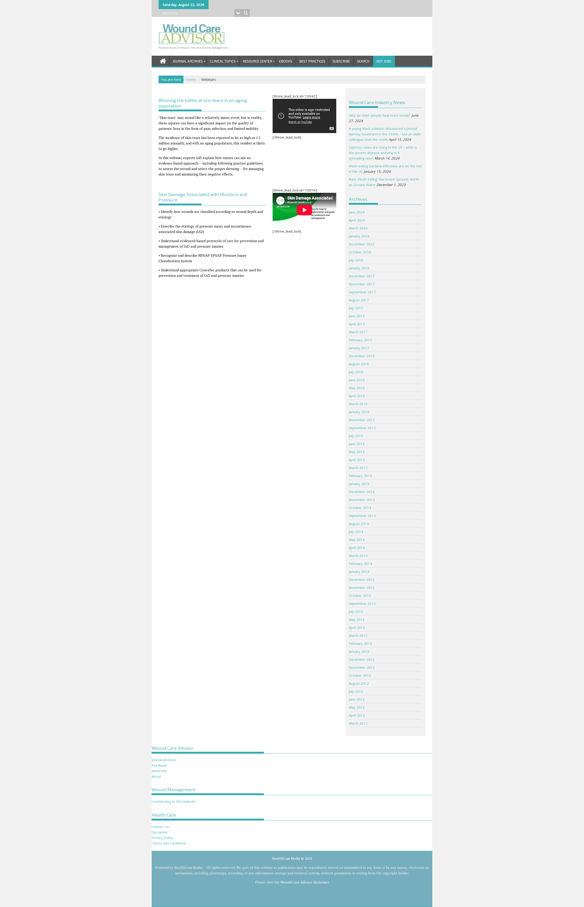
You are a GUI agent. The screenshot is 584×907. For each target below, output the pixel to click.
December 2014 (362, 491)
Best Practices (312, 61)
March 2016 (358, 403)
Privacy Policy (162, 837)
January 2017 (359, 348)
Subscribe (341, 61)
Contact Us (160, 826)
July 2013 (356, 611)
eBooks (285, 61)
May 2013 (357, 619)
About (156, 776)
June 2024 (357, 212)
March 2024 (358, 228)
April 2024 (357, 220)
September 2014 (362, 515)
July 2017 (356, 308)
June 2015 (357, 443)
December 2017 (362, 276)
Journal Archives (188, 61)
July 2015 (356, 435)
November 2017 (362, 284)
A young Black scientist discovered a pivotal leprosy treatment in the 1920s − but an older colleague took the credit (385, 134)
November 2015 (362, 419)
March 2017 (358, 332)
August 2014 (359, 523)
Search (363, 61)
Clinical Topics (223, 61)
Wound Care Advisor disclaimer (304, 882)
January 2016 (359, 411)
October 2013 (360, 595)
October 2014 (360, 507)
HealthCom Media (188, 867)
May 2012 (357, 707)
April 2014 (357, 547)
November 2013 (362, 587)
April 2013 (357, 627)
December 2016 (362, 356)
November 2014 (362, 499)
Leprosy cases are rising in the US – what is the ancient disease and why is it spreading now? (383, 152)
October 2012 (360, 675)
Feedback (159, 765)
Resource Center (257, 61)
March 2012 (358, 723)
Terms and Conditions (169, 843)
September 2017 (362, 292)
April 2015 (357, 459)
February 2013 (360, 643)
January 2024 (359, 236)
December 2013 (362, 579)
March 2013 (358, 635)
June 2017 (357, 316)
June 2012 (357, 699)
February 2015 (360, 475)
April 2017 (357, 324)
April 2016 (357, 395)
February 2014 (360, 563)
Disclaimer (160, 832)
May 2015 (357, 451)
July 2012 (356, 691)
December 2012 (362, 659)
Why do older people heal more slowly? (380, 115)
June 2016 (357, 379)
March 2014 (358, 555)
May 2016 (357, 387)
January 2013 (359, 651)
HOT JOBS (383, 61)
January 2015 (359, 483)
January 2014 (359, 571)
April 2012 (357, 715)
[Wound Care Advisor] (163, 60)
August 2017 (359, 300)
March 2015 (358, 467)
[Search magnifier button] (246, 13)
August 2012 (359, 683)
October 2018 (360, 252)
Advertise (159, 770)
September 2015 (362, 427)
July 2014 (356, 531)
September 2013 (362, 603)
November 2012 (362, 667)
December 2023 (362, 244)
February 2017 (360, 340)
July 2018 (356, 260)
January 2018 (359, 268)
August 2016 (359, 364)
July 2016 (356, 372)
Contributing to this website (174, 801)
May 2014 (357, 539)
